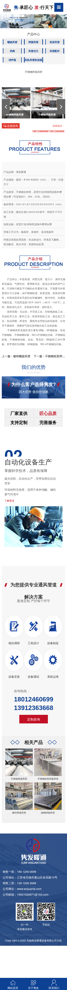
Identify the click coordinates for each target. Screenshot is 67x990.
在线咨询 (12, 126)
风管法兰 (33, 51)
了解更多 (9, 500)
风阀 (12, 51)
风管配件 (55, 51)
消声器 (12, 60)
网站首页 (13, 988)
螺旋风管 (12, 42)
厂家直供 (19, 413)
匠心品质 (48, 413)
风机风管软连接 (33, 60)
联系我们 (54, 988)
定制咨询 (33, 719)
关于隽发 (33, 988)
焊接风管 (33, 42)
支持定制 (19, 422)
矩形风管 (55, 42)
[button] (6, 106)
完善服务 (48, 422)
